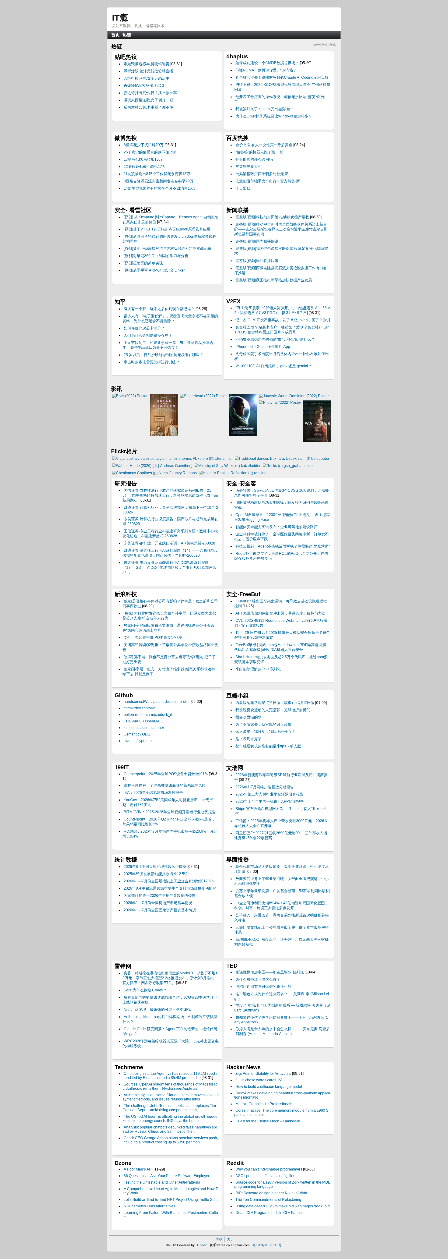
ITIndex (201, 1245)
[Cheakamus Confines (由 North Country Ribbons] (154, 473)
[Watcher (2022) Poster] (317, 441)
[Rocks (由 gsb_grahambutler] (288, 466)
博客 (219, 1239)
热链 (126, 34)
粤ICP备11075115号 (267, 1245)
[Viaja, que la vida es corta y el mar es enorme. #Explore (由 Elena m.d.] (172, 458)
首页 (115, 34)
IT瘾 (120, 17)
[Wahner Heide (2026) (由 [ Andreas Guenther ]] (152, 466)
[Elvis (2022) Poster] (129, 396)
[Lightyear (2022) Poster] (243, 434)
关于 (230, 1239)
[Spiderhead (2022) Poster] (203, 396)
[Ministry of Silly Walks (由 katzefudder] (227, 466)
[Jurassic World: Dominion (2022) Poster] (294, 396)
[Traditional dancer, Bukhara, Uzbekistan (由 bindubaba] (282, 458)
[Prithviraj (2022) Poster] (280, 402)
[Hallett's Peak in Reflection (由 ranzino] (232, 473)
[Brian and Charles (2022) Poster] (164, 434)
